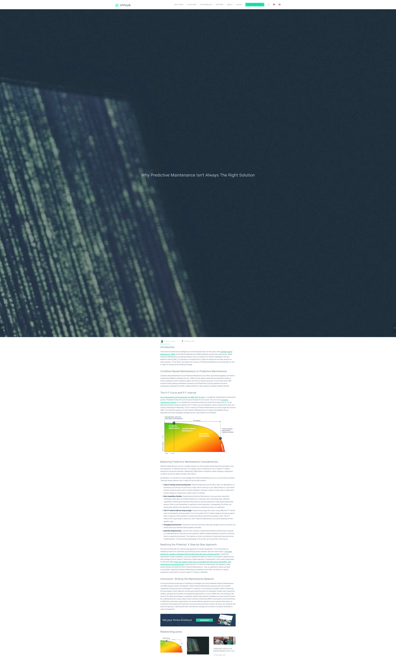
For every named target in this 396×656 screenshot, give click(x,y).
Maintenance (165, 344)
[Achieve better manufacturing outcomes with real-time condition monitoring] (1, 328)
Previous (163, 650)
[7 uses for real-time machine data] (394, 328)
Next (232, 650)
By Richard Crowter (169, 341)
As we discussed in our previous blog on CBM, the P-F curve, (182, 397)
